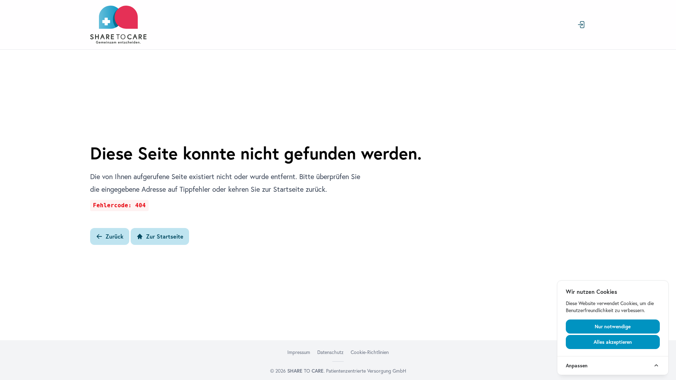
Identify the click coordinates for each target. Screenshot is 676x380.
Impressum (298, 352)
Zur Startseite (164, 236)
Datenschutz (330, 352)
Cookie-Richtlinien (370, 352)
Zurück (115, 236)
